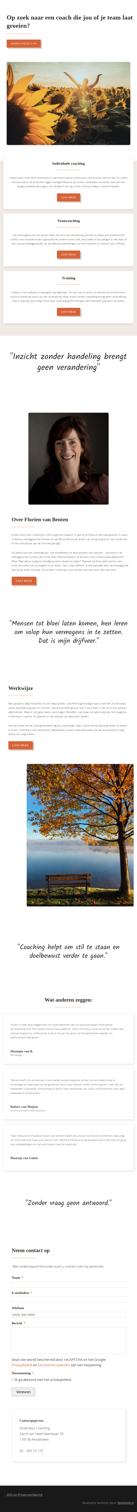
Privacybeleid (22, 1365)
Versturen (23, 1392)
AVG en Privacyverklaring (24, 1495)
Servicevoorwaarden (54, 1365)
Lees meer (68, 197)
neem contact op (24, 43)
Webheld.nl (126, 1503)
